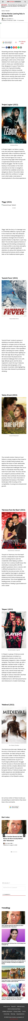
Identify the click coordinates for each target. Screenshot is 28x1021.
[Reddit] (16, 47)
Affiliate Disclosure (7, 1011)
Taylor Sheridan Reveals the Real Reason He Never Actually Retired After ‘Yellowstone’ (13, 838)
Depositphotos (20, 1014)
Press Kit (13, 1006)
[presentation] (14, 827)
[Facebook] (7, 47)
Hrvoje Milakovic (9, 18)
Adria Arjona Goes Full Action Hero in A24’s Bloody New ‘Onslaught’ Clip (14, 944)
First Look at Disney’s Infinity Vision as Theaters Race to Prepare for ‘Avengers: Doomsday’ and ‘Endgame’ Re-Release (13, 962)
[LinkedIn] (11, 47)
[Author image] (2, 19)
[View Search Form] (25, 1)
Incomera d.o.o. (14, 1019)
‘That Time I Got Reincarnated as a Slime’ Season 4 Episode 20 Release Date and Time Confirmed (12, 998)
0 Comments (20, 20)
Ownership (6, 1014)
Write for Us (6, 1006)
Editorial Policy (21, 1006)
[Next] (24, 835)
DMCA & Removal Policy (14, 1009)
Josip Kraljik (9, 843)
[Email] (21, 47)
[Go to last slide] (4, 835)
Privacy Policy (17, 1011)
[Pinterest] (14, 47)
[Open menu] (3, 2)
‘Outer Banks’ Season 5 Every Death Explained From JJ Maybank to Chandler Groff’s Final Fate (13, 980)
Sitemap (13, 1014)
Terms (24, 1011)
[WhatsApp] (19, 47)
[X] (9, 47)
